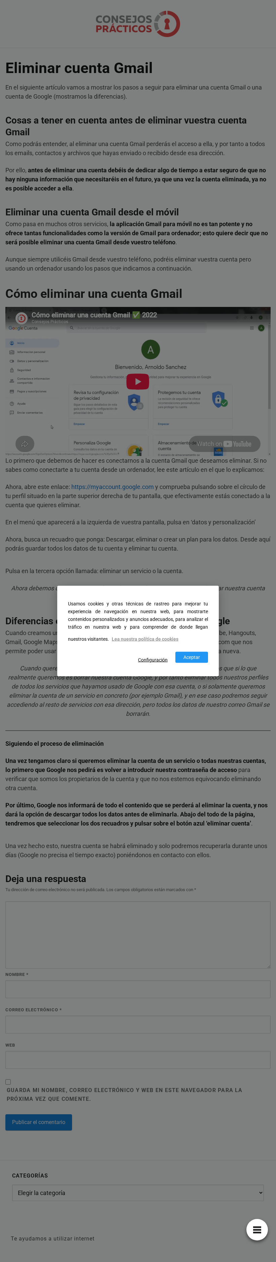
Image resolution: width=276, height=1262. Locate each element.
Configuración (153, 660)
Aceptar (191, 657)
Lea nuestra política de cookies (145, 639)
